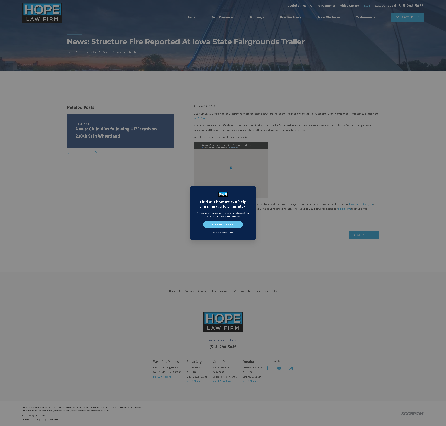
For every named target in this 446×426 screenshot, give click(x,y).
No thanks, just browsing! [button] (223, 232)
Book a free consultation (223, 224)
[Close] (252, 189)
